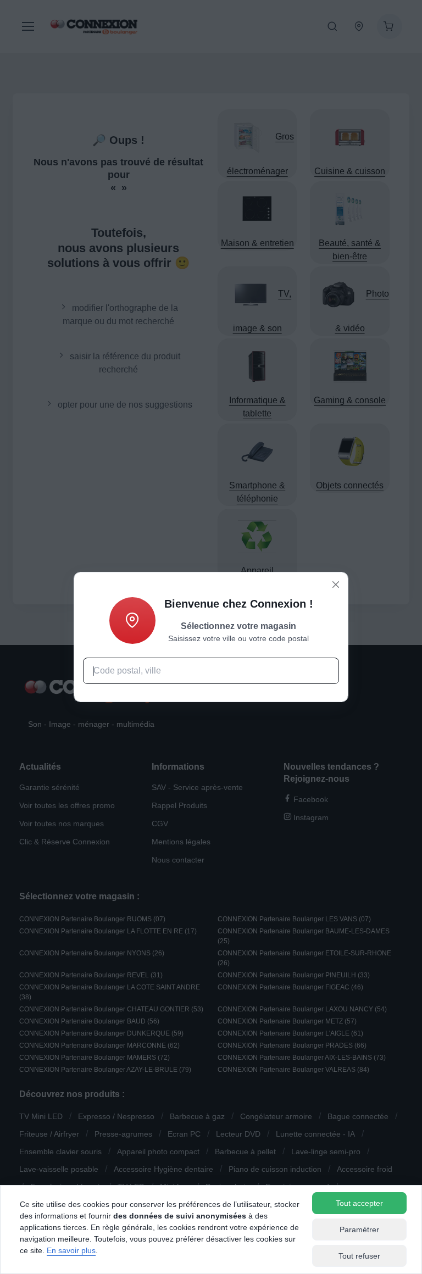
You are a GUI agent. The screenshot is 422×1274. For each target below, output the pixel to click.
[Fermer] (336, 584)
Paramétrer (359, 1229)
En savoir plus (71, 1250)
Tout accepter (359, 1203)
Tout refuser (359, 1255)
